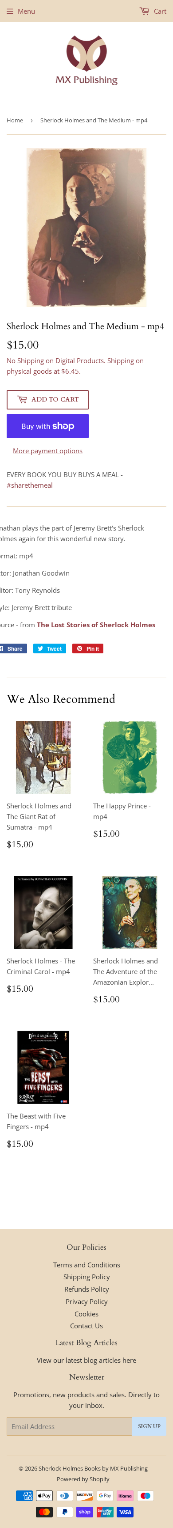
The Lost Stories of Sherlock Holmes (96, 624)
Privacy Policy (87, 1301)
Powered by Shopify (83, 1479)
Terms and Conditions (86, 1264)
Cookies (86, 1313)
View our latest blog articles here (86, 1360)
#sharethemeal (30, 485)
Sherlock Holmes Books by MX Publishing (93, 1468)
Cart (159, 11)
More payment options (48, 450)
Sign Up (149, 1426)
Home (15, 120)
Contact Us (86, 1325)
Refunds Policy (86, 1289)
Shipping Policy (86, 1276)
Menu (26, 11)
